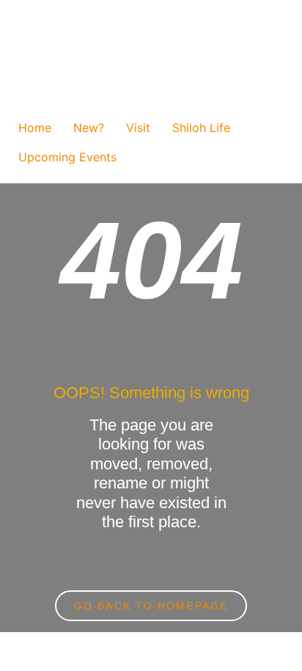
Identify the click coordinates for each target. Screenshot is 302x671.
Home (34, 127)
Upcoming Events (67, 157)
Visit (138, 127)
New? (88, 127)
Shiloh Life (201, 127)
